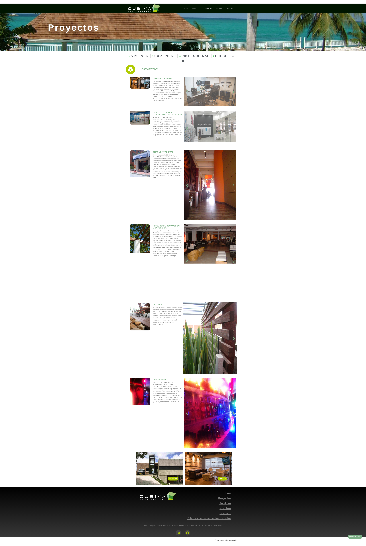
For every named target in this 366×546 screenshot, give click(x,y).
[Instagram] (178, 533)
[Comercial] (130, 69)
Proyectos (74, 27)
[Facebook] (187, 533)
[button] (187, 92)
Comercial (148, 69)
